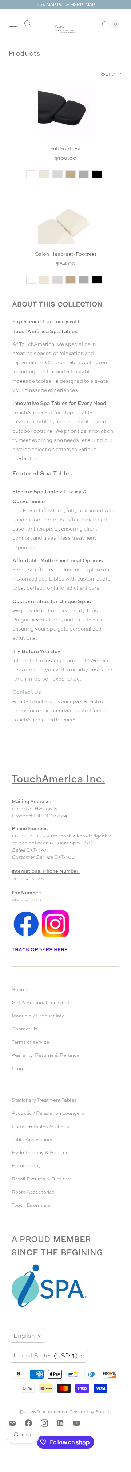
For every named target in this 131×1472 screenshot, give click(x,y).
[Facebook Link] (26, 937)
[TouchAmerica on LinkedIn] (65, 1423)
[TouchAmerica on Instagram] (49, 1423)
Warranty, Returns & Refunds (45, 1055)
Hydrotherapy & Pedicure (41, 1152)
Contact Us (24, 1029)
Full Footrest (65, 148)
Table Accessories (32, 1139)
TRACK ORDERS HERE (40, 949)
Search (20, 989)
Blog (17, 1068)
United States (45, 1355)
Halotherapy (26, 1166)
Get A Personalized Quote (42, 1002)
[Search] (27, 24)
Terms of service (30, 1042)
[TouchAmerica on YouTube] (81, 1423)
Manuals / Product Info (38, 1016)
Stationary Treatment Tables (44, 1100)
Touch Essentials (31, 1205)
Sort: (105, 73)
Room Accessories (33, 1192)
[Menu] (13, 24)
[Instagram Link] (55, 937)
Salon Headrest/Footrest (65, 254)
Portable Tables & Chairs (40, 1126)
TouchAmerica (52, 1412)
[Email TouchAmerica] (17, 1423)
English (24, 1336)
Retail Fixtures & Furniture (42, 1179)
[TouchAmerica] (66, 29)
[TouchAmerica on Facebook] (33, 1423)
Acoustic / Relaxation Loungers (48, 1113)
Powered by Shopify (90, 1412)
